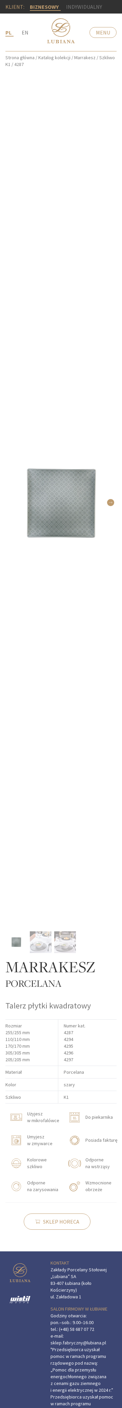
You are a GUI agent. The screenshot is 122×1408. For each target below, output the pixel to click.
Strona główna (20, 57)
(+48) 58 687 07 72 (76, 1329)
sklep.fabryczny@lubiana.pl (78, 1343)
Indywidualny (84, 6)
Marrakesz (85, 57)
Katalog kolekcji (54, 57)
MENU (103, 32)
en (25, 32)
